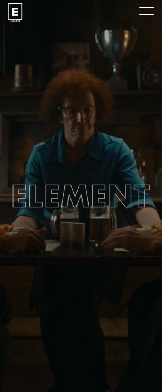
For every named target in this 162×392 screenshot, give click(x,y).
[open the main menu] (146, 11)
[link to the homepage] (15, 13)
